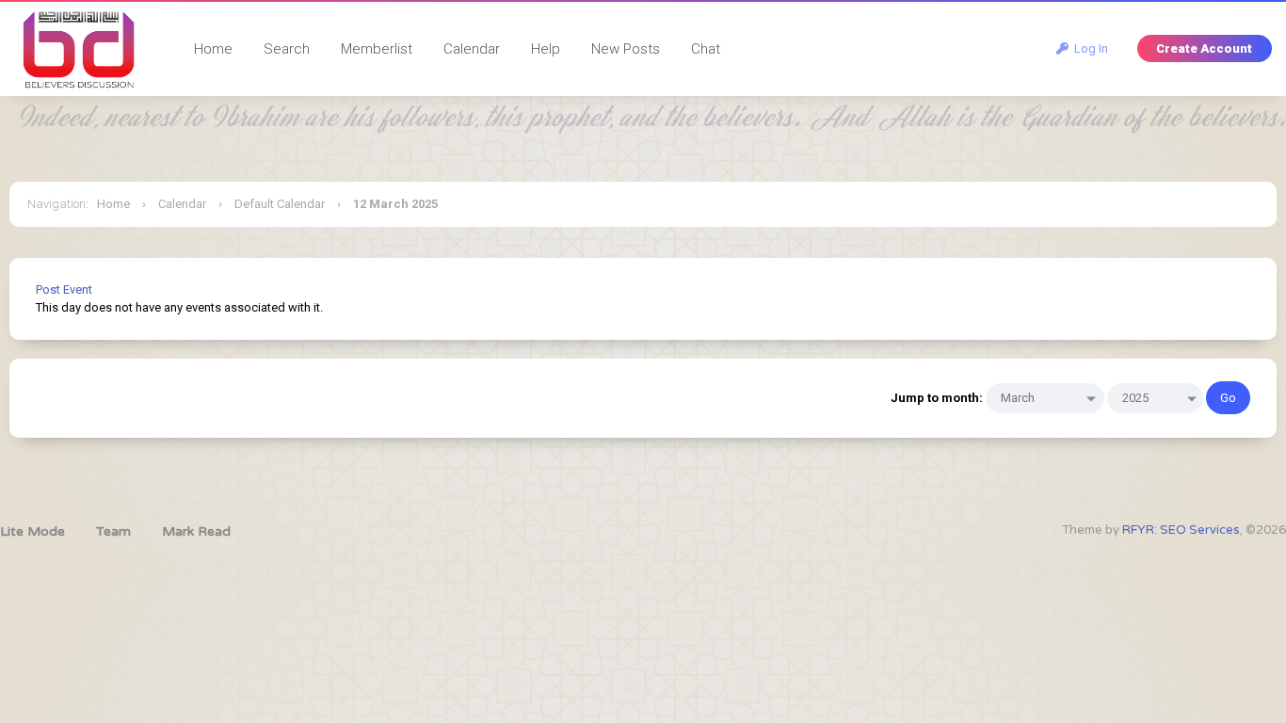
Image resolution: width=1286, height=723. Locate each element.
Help (545, 48)
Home (213, 48)
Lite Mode (32, 531)
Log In (1088, 48)
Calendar (471, 48)
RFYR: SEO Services (1181, 530)
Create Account (1204, 48)
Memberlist (376, 48)
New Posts (625, 48)
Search (287, 48)
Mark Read (196, 531)
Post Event (64, 289)
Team (113, 531)
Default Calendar (279, 204)
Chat (705, 48)
